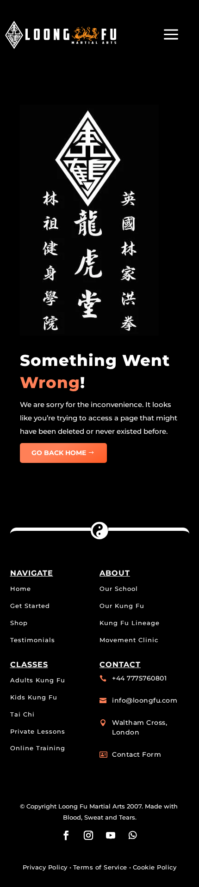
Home (20, 588)
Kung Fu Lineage (130, 622)
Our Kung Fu (122, 605)
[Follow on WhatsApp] (133, 835)
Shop (19, 622)
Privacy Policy (45, 867)
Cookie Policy (155, 867)
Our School (119, 588)
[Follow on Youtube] (110, 835)
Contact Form (136, 754)
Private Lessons (37, 731)
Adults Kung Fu (37, 680)
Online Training (37, 748)
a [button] (171, 35)
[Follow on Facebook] (66, 835)
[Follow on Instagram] (88, 835)
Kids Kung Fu (33, 697)
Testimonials (32, 640)
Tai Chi (22, 714)
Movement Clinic (129, 640)
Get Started (30, 605)
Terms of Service (100, 867)
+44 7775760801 (139, 678)
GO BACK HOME (58, 453)
